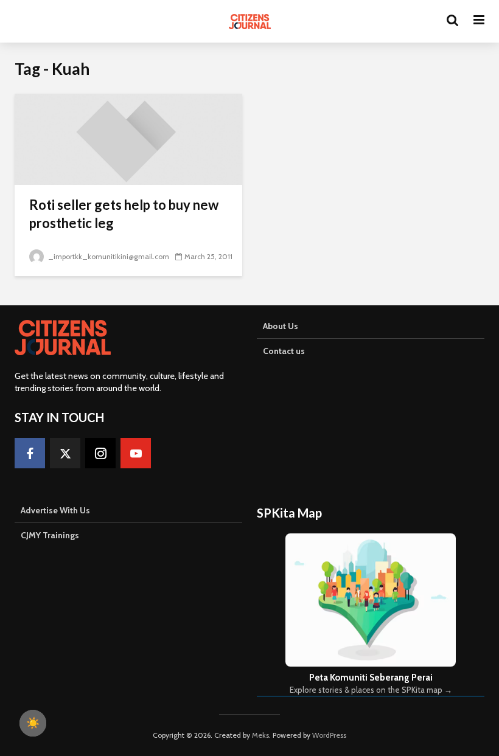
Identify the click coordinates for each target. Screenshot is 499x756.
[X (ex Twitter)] (65, 453)
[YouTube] (135, 453)
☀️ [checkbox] (33, 723)
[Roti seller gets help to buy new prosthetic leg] (128, 138)
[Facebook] (30, 453)
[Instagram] (100, 453)
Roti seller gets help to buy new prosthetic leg (123, 213)
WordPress (329, 735)
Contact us (284, 350)
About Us (280, 326)
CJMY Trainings (50, 535)
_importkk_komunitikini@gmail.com (108, 256)
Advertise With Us (55, 510)
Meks (260, 735)
